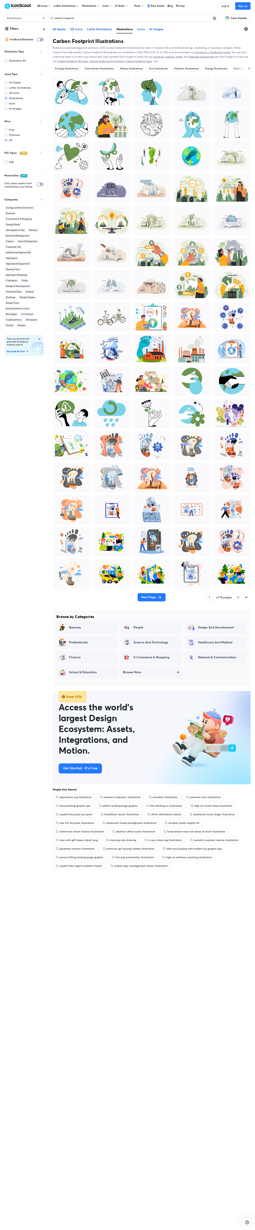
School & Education (83, 672)
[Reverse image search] (214, 18)
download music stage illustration (214, 814)
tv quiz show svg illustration (165, 840)
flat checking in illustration (166, 805)
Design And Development (216, 627)
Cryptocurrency (14, 319)
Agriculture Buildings (16, 274)
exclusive (158, 56)
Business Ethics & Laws (17, 308)
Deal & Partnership (27, 241)
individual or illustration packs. (213, 52)
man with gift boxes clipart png (78, 840)
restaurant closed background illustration (131, 823)
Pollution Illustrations (186, 68)
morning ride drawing (123, 840)
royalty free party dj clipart (75, 814)
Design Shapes (27, 297)
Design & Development (18, 286)
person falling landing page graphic (81, 857)
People (138, 627)
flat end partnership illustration (134, 857)
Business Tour (13, 269)
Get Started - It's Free (80, 768)
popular (170, 56)
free (79, 47)
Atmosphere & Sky (15, 230)
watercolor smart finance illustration (81, 831)
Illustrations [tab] (124, 29)
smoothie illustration (165, 797)
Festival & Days (13, 291)
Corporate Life (13, 246)
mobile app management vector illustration (141, 866)
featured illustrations (201, 56)
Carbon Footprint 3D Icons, (73, 61)
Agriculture (11, 258)
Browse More (132, 672)
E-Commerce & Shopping (151, 657)
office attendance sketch (166, 814)
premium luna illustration (205, 797)
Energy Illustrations (216, 68)
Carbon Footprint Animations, (107, 61)
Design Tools (12, 302)
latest (179, 56)
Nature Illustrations (131, 68)
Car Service (27, 314)
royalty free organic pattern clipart (80, 866)
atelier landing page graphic (120, 805)
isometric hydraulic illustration (122, 797)
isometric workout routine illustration (216, 840)
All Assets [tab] (59, 29)
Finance (75, 657)
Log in (225, 6)
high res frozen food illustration (213, 805)
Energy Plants (13, 224)
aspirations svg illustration (75, 797)
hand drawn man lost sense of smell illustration (196, 831)
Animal (9, 325)
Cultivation (11, 280)
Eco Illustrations (158, 68)
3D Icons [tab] (76, 29)
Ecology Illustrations (66, 68)
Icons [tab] (141, 29)
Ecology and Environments (19, 207)
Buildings (10, 297)
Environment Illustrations (99, 68)
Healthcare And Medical (215, 642)
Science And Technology (150, 642)
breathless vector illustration (121, 814)
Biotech (30, 291)
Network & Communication (217, 657)
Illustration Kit (17, 60)
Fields (25, 280)
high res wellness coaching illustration (189, 857)
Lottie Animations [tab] (99, 29)
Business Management (17, 235)
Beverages (11, 314)
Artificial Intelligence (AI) (18, 252)
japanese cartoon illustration (76, 848)
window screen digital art (184, 823)
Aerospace (31, 319)
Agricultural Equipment (17, 263)
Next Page (148, 597)
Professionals (78, 642)
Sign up (243, 6)
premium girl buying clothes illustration (130, 848)
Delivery (33, 230)
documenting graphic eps (75, 805)
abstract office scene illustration (135, 831)
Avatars (21, 325)
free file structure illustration (76, 823)
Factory (10, 241)
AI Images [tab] (156, 29)
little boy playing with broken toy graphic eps (194, 848)
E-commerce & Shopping (19, 218)
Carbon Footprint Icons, (139, 61)
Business (10, 213)
